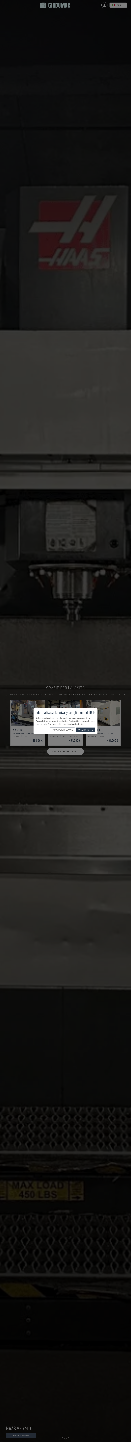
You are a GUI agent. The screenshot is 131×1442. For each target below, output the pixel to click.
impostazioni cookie (62, 730)
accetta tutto (85, 730)
